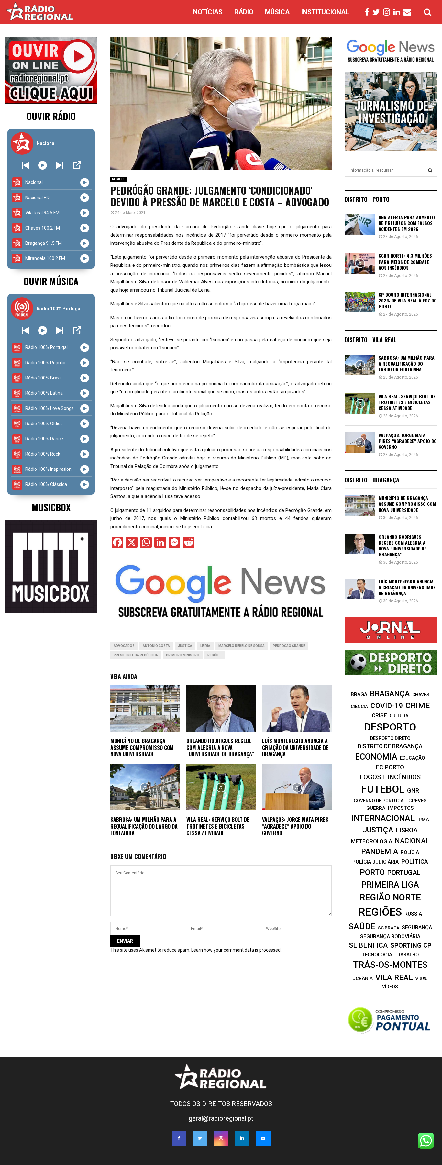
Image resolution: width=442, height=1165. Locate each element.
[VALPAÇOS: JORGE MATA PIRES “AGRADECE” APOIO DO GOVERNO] (360, 442)
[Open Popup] (77, 165)
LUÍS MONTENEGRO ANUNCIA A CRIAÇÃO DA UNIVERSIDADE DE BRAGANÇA (295, 747)
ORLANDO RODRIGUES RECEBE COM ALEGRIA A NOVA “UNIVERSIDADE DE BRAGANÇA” (220, 747)
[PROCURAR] (430, 170)
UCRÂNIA (362, 978)
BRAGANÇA (390, 693)
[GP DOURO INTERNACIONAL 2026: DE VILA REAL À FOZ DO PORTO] (360, 302)
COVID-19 (386, 705)
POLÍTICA (414, 861)
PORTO (372, 872)
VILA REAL (394, 977)
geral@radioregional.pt (221, 1118)
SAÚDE (361, 926)
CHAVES (420, 694)
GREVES (417, 801)
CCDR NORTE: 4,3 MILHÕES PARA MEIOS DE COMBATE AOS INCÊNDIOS (405, 261)
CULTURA (399, 715)
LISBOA (407, 830)
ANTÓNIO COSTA (156, 646)
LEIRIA (205, 646)
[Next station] (25, 165)
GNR (413, 790)
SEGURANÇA (417, 927)
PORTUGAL (404, 873)
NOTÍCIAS (208, 12)
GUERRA (375, 808)
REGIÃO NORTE (390, 897)
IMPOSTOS (401, 808)
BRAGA (359, 694)
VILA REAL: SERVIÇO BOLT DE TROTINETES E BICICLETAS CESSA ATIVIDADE (217, 826)
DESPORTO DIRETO (390, 738)
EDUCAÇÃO (412, 758)
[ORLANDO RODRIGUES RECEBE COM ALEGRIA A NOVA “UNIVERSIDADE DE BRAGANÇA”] (360, 544)
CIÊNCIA (359, 706)
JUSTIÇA (185, 646)
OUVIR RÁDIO (51, 116)
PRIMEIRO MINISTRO (182, 655)
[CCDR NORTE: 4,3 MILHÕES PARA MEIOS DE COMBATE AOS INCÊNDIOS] (360, 263)
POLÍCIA (410, 852)
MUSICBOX (51, 507)
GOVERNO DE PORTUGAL (380, 800)
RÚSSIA (413, 914)
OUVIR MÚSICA (51, 281)
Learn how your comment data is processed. (236, 950)
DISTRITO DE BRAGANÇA (390, 746)
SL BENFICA (368, 945)
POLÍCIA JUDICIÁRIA (375, 862)
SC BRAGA (388, 927)
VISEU (421, 978)
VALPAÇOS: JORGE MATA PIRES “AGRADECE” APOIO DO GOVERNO (295, 826)
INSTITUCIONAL (325, 12)
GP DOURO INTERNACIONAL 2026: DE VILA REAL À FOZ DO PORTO (408, 300)
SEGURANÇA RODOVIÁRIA (390, 936)
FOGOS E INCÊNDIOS (390, 777)
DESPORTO (390, 727)
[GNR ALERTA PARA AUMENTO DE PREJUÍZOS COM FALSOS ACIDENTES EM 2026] (360, 224)
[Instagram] (388, 12)
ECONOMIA (376, 757)
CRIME (417, 705)
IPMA (423, 819)
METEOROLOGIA (371, 841)
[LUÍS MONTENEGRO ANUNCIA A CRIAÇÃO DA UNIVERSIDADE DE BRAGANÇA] (360, 589)
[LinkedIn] (398, 12)
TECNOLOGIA (377, 954)
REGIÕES (119, 179)
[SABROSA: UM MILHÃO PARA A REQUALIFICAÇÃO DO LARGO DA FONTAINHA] (360, 365)
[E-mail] (408, 12)
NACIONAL (412, 841)
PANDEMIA (379, 851)
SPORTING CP (410, 945)
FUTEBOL (382, 789)
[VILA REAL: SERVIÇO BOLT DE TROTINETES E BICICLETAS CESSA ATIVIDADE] (360, 403)
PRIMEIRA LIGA (390, 884)
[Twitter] (377, 12)
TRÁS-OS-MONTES (390, 965)
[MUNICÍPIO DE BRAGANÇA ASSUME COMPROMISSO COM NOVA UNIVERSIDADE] (360, 505)
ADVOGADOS (124, 646)
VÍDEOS (390, 986)
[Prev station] (59, 165)
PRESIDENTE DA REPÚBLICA (136, 655)
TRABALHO (407, 954)
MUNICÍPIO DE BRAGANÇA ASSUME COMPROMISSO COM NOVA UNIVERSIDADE (142, 747)
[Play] (42, 165)
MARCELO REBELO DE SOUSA (241, 646)
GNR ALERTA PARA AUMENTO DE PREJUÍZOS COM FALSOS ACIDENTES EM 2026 (407, 223)
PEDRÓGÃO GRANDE (289, 646)
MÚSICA (277, 12)
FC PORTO (390, 767)
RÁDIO (243, 12)
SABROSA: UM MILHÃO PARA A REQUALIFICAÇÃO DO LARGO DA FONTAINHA (144, 826)
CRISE (379, 715)
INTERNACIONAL (383, 818)
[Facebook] (368, 12)
